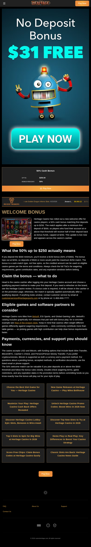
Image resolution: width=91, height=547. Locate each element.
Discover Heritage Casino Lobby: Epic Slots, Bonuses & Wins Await (23, 421)
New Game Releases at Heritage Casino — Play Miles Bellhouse (68, 389)
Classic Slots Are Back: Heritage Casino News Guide (68, 454)
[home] (41, 5)
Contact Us (7, 511)
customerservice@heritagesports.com (20, 298)
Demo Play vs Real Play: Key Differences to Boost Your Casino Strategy (68, 439)
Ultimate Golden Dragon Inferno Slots (28, 201)
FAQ (4, 506)
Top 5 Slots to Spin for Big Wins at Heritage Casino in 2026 (23, 438)
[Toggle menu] (4, 3)
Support (64, 506)
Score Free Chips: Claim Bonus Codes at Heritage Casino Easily (23, 454)
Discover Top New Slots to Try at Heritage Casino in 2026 (67, 421)
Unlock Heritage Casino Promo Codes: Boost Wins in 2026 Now (68, 405)
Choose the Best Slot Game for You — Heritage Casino (23, 389)
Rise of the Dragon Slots (26, 323)
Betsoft (35, 316)
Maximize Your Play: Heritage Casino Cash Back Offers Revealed (23, 406)
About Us (35, 506)
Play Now (82, 3)
